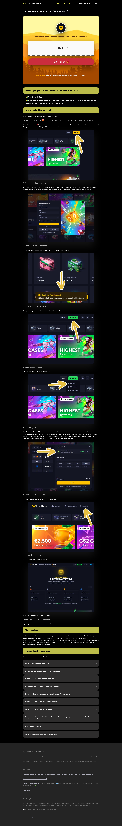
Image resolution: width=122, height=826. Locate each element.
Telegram (77, 774)
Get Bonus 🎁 (61, 62)
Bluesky (88, 774)
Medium (64, 774)
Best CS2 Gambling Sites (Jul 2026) (88, 3)
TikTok (70, 774)
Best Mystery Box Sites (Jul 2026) (66, 3)
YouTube (40, 774)
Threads (53, 774)
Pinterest (47, 774)
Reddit (83, 774)
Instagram (33, 774)
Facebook (26, 774)
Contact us (26, 790)
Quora (59, 774)
